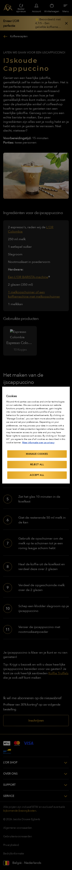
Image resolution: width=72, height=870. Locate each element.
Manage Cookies (37, 453)
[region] (36, 435)
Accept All (37, 475)
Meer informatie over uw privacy (38, 442)
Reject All (37, 464)
